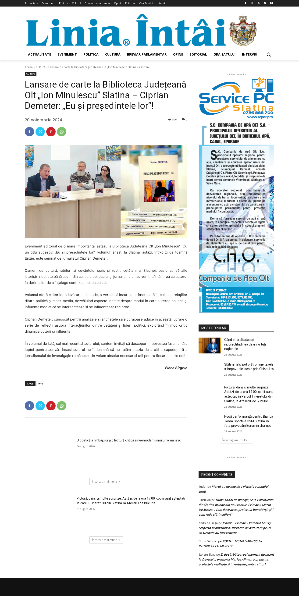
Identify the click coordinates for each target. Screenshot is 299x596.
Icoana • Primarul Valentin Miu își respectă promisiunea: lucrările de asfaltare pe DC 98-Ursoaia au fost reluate (235, 528)
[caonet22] (236, 216)
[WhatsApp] (61, 131)
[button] (268, 54)
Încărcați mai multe (104, 481)
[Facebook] (245, 3)
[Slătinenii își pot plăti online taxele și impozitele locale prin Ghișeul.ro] (210, 370)
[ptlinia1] (236, 98)
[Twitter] (258, 3)
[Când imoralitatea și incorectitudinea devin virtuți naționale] (210, 345)
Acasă (29, 67)
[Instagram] (252, 3)
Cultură (40, 67)
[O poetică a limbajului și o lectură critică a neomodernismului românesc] (49, 455)
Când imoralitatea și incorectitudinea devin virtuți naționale (245, 344)
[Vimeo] (265, 3)
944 (40, 383)
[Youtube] (271, 3)
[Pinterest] (51, 131)
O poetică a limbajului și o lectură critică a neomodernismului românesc (129, 440)
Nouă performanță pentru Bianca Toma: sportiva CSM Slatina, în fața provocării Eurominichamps (248, 421)
